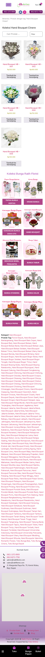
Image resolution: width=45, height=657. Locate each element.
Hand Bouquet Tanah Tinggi (19, 519)
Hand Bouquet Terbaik (24, 527)
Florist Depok (17, 338)
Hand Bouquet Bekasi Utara (24, 351)
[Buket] (38, 647)
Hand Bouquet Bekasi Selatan (13, 348)
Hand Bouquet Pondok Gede (13, 489)
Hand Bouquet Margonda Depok (14, 459)
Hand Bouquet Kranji (20, 446)
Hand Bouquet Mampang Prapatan (23, 454)
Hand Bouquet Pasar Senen (31, 478)
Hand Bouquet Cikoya (31, 378)
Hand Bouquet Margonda (29, 457)
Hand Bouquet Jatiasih (17, 419)
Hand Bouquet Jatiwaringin (30, 424)
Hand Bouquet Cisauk (25, 394)
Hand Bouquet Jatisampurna (23, 421)
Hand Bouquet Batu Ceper (25, 340)
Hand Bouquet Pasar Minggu (21, 476)
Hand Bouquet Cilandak (11, 381)
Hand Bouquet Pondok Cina (27, 487)
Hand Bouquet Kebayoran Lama (19, 435)
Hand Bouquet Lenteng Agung (23, 449)
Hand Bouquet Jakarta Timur (27, 413)
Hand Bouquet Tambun (32, 514)
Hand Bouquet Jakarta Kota (12, 411)
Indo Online (33, 642)
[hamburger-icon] (8, 5)
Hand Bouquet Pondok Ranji (26, 492)
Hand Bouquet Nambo (30, 465)
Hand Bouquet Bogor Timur (20, 362)
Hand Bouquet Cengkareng (27, 370)
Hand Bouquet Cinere (20, 389)
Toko (14, 651)
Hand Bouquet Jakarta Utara (13, 416)
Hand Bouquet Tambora (11, 514)
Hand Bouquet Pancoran (20, 470)
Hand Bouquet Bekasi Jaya (31, 346)
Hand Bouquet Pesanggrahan (24, 484)
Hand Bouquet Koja (20, 443)
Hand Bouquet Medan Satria (22, 462)
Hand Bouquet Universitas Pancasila (25, 533)
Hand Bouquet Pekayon (11, 481)
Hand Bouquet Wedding (29, 535)
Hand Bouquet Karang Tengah (23, 430)
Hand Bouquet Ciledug (10, 384)
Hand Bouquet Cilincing (31, 384)
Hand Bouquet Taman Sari (30, 511)
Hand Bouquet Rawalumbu (23, 500)
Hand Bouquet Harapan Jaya (28, 400)
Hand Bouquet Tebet (28, 524)
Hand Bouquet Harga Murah (13, 403)
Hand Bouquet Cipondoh (20, 392)
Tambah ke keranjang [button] (11, 76)
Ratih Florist (27, 639)
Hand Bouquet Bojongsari (23, 367)
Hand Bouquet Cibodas (11, 375)
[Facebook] (20, 12)
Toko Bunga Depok (16, 543)
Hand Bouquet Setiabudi (11, 506)
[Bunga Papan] (28, 647)
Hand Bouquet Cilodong (11, 386)
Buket (38, 651)
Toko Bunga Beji (23, 541)
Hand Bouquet (15, 335)
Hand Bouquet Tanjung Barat (31, 522)
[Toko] (14, 647)
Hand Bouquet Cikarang (11, 378)
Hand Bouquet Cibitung (32, 373)
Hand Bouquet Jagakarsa (22, 405)
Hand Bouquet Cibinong (11, 373)
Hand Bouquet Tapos (10, 524)
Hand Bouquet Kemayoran (19, 441)
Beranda (5, 19)
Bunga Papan (28, 652)
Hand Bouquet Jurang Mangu (13, 427)
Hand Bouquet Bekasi (22, 343)
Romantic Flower (8, 541)
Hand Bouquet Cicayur (31, 375)
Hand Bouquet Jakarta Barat (28, 408)
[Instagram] (24, 12)
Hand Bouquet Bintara (24, 354)
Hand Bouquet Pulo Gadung (26, 495)
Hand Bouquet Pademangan (13, 468)
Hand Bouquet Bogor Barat (26, 356)
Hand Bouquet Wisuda (10, 538)
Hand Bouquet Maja (22, 451)
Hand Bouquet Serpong (29, 503)
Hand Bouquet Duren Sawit (26, 397)
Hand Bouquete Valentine (32, 538)
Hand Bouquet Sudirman (20, 508)
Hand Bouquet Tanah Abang (13, 516)
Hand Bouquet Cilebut (31, 381)
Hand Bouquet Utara (9, 535)
